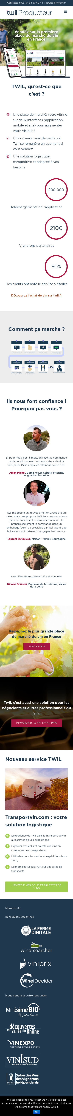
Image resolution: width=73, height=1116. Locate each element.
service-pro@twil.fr (56, 2)
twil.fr (57, 295)
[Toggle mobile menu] (66, 11)
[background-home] (36, 770)
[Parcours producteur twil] (36, 339)
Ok (36, 1112)
